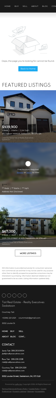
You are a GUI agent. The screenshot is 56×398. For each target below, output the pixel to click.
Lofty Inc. (18, 384)
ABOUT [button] (34, 6)
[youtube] (19, 295)
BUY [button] (17, 6)
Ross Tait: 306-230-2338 (12, 359)
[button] (6, 331)
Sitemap (30, 391)
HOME (8, 6)
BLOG (45, 6)
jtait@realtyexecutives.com (13, 353)
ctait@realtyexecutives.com (13, 370)
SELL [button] (25, 6)
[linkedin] (9, 295)
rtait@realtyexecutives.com (13, 362)
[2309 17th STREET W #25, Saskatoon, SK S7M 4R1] (28, 221)
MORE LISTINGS (28, 253)
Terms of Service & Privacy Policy (15, 389)
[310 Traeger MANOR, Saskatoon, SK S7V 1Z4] (28, 116)
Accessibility (40, 391)
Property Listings (19, 391)
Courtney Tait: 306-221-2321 (14, 367)
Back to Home (28, 68)
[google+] (25, 295)
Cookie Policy (34, 389)
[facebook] (4, 295)
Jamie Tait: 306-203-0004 (13, 350)
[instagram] (14, 295)
